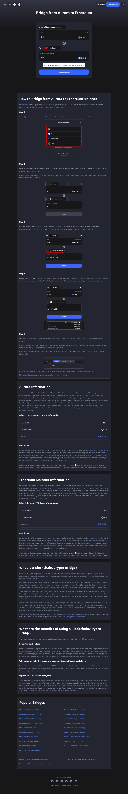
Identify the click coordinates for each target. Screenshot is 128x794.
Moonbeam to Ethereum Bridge (76, 746)
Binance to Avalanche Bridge (75, 723)
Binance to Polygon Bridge (74, 719)
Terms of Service (66, 786)
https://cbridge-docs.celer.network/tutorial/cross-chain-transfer (43, 375)
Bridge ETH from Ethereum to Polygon (33, 759)
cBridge (25, 105)
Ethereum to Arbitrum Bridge (30, 719)
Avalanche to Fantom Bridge (74, 732)
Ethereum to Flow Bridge (28, 737)
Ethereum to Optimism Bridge (30, 723)
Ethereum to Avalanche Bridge (30, 710)
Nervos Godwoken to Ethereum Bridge (78, 737)
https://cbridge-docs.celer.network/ (73, 617)
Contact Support (54, 786)
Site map (75, 786)
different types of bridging (38, 591)
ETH (25, 450)
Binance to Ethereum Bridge (74, 714)
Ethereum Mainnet (98, 450)
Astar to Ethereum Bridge (29, 741)
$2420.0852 (102, 436)
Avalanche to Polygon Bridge (75, 728)
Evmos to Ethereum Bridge (29, 750)
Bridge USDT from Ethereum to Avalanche (35, 764)
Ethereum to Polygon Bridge (30, 714)
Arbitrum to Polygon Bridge (74, 710)
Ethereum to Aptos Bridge (29, 732)
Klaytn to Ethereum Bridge (29, 746)
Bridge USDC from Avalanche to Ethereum (80, 759)
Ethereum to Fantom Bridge (29, 728)
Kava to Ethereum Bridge (73, 741)
